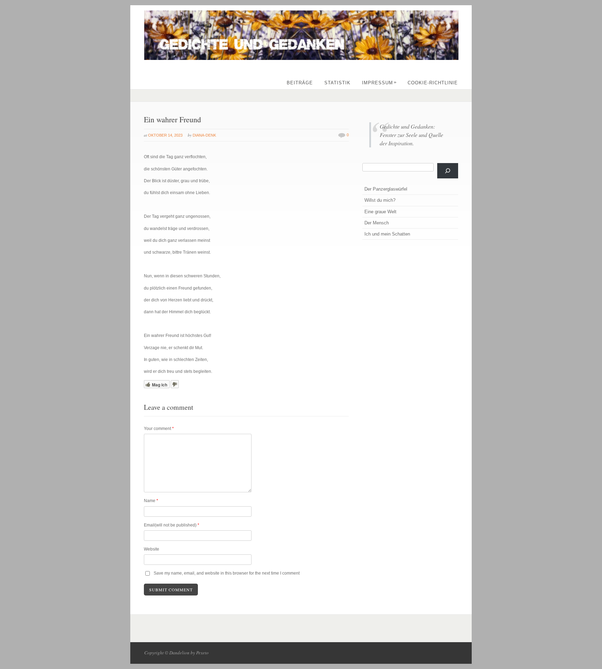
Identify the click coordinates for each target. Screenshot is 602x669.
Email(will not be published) (171, 525)
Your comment (159, 428)
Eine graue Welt (380, 211)
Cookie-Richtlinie (433, 82)
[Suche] (447, 170)
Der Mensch (376, 222)
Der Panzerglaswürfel (385, 189)
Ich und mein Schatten (387, 234)
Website (151, 549)
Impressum (379, 82)
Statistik (337, 82)
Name (151, 500)
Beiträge (300, 82)
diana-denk (204, 135)
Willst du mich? (379, 200)
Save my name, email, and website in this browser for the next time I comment (227, 573)
